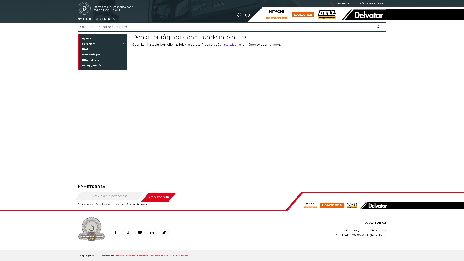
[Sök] (379, 27)
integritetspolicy (139, 204)
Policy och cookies (125, 255)
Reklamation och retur (162, 255)
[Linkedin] (152, 232)
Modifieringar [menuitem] (91, 54)
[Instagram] (127, 232)
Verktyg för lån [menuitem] (92, 65)
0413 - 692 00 (352, 235)
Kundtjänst (182, 255)
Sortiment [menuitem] (103, 19)
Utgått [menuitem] (86, 49)
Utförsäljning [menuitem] (90, 60)
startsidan (231, 44)
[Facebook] (115, 232)
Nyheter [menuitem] (84, 19)
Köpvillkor (142, 255)
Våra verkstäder (371, 3)
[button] (239, 15)
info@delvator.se (375, 235)
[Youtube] (139, 232)
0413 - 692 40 (343, 3)
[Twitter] (164, 232)
